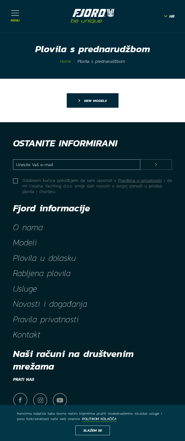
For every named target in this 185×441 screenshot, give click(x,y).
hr (171, 16)
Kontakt (26, 334)
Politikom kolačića (99, 418)
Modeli (25, 242)
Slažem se (92, 430)
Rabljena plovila (42, 273)
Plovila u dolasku (44, 257)
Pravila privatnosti (46, 319)
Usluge (25, 288)
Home (65, 61)
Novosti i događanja (50, 303)
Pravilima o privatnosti (140, 180)
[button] (15, 16)
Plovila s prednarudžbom (101, 61)
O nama (28, 227)
